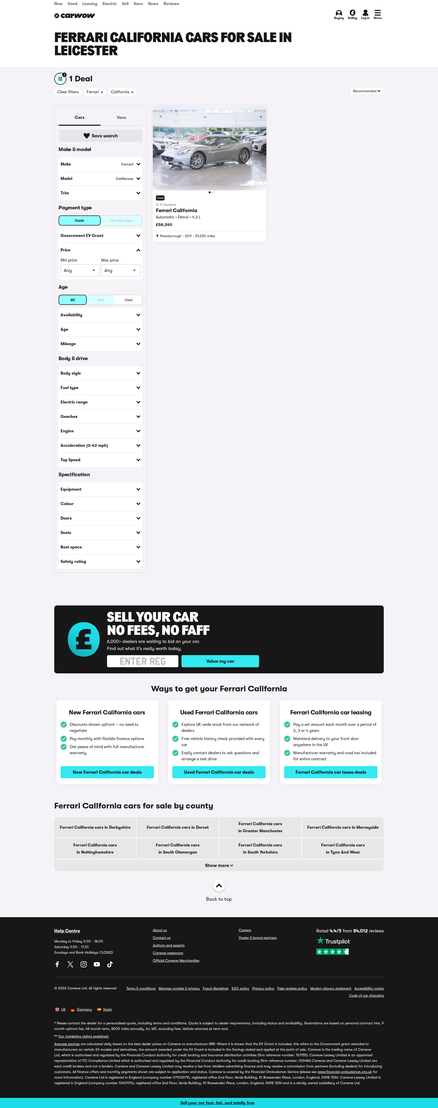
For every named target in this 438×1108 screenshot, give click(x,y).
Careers (245, 930)
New (58, 4)
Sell (125, 4)
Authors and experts (169, 945)
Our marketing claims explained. (83, 1036)
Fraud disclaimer (216, 988)
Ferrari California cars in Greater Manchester (260, 827)
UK (63, 1009)
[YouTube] (97, 966)
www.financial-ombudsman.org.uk (345, 1072)
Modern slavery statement (330, 988)
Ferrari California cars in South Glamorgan (177, 849)
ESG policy (240, 988)
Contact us (162, 938)
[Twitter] (71, 966)
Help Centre (67, 930)
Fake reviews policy (292, 988)
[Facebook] (57, 966)
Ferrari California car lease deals (331, 772)
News (153, 4)
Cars (79, 117)
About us (160, 930)
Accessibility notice (369, 988)
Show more (217, 865)
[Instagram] (84, 966)
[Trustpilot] (350, 945)
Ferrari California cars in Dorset (178, 827)
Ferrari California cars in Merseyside (343, 827)
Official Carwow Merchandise (176, 960)
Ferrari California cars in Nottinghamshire (95, 849)
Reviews (171, 4)
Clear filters (68, 92)
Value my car (220, 661)
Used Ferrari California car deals (219, 772)
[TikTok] (110, 966)
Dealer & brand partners (258, 938)
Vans (138, 4)
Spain (107, 1009)
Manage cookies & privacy (179, 988)
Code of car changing (366, 995)
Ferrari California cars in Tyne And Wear (343, 849)
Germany (84, 1009)
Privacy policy (263, 988)
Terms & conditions (141, 988)
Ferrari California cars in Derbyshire (95, 827)
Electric (109, 4)
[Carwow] (74, 16)
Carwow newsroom (168, 953)
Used (72, 4)
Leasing (89, 4)
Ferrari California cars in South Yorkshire (260, 849)
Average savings (67, 1044)
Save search (105, 135)
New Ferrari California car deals (107, 772)
